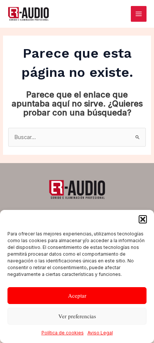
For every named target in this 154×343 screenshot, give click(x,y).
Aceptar (77, 295)
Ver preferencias (77, 316)
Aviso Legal (100, 333)
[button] (143, 219)
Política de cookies (62, 333)
